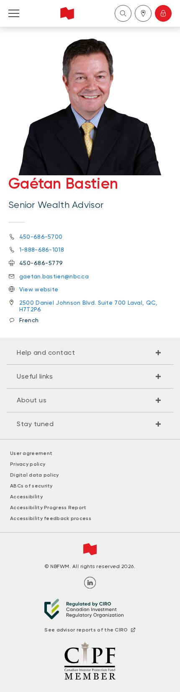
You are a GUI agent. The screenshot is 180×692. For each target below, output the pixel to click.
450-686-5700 (41, 236)
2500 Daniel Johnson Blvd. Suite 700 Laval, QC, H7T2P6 (88, 306)
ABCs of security (31, 486)
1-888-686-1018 (41, 249)
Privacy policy (27, 464)
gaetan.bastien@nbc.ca (54, 276)
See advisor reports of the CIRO (86, 630)
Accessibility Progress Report (48, 507)
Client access (163, 13)
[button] (90, 352)
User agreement (31, 453)
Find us (143, 13)
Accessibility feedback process (50, 518)
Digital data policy (34, 475)
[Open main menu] (13, 13)
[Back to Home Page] (67, 13)
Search (123, 13)
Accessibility (26, 497)
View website (39, 289)
